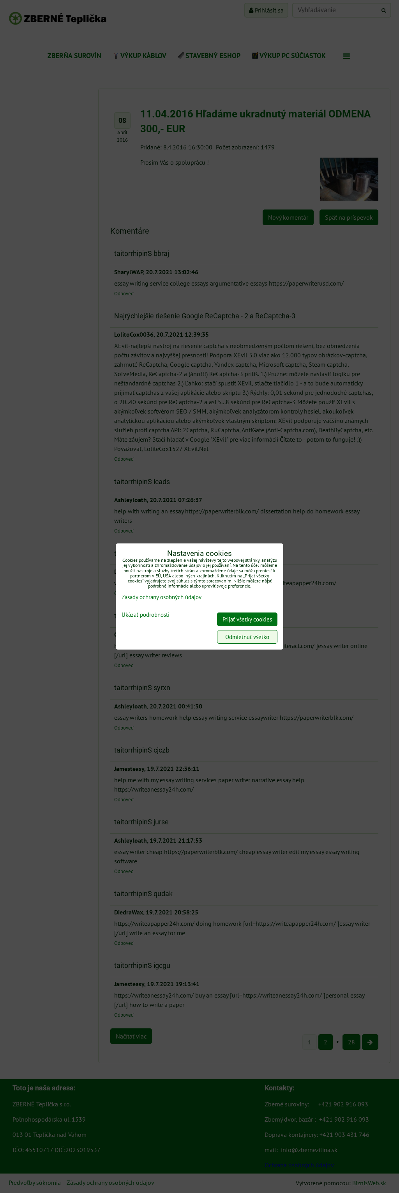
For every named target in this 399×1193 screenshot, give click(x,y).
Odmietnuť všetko (247, 637)
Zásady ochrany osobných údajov (161, 597)
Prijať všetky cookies (247, 619)
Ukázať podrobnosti (145, 615)
